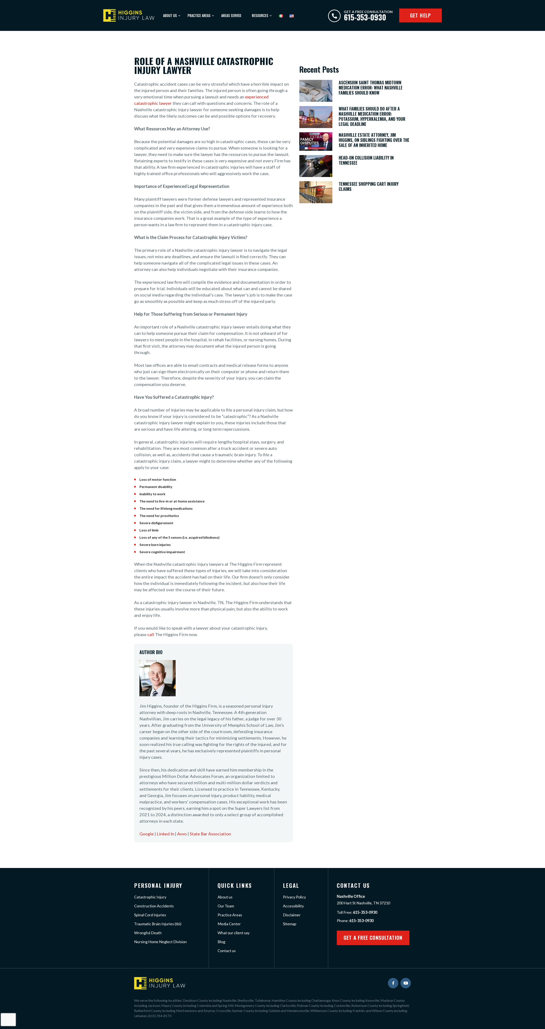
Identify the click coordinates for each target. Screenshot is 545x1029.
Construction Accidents (154, 906)
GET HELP (420, 15)
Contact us (227, 950)
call (150, 634)
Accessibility (293, 906)
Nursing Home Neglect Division (160, 941)
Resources (260, 15)
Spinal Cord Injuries (150, 914)
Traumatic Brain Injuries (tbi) (157, 923)
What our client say (234, 932)
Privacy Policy (294, 897)
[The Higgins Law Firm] (128, 15)
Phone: (355, 920)
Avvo (182, 833)
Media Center (229, 923)
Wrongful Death (148, 932)
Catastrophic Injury (150, 897)
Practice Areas (199, 15)
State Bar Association (210, 833)
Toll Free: (357, 912)
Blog (221, 941)
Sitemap (289, 923)
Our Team (226, 906)
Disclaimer (292, 914)
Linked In (165, 833)
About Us (170, 15)
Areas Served (231, 15)
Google (146, 833)
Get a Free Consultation (373, 937)
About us (225, 897)
